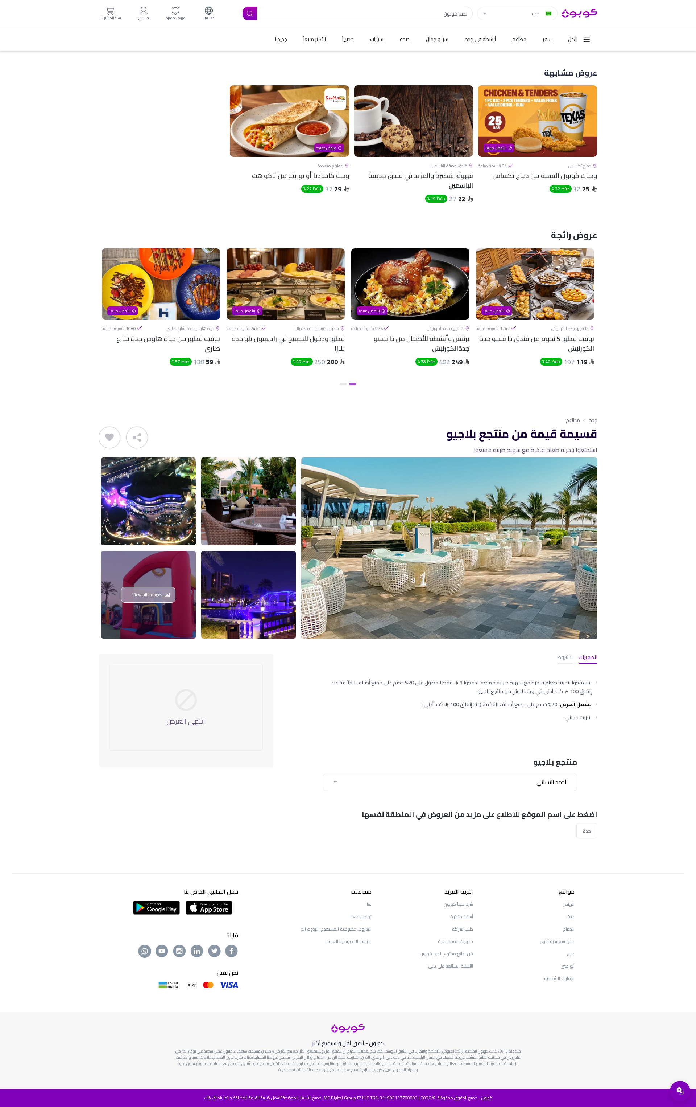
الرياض (569, 904)
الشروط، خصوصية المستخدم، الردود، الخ (336, 929)
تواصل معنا (361, 916)
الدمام (569, 929)
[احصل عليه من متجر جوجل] (156, 907)
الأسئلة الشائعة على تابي (450, 966)
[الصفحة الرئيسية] (579, 12)
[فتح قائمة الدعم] (680, 1091)
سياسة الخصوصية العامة (349, 941)
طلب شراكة (462, 929)
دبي (571, 953)
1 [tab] (352, 384)
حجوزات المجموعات (455, 941)
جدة (593, 420)
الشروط (565, 658)
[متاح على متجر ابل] (209, 907)
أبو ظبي (567, 966)
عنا (369, 904)
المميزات (588, 658)
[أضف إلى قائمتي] (109, 437)
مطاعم (573, 420)
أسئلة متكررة (461, 916)
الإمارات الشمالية (559, 978)
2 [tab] (343, 384)
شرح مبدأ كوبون (458, 904)
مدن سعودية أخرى (557, 941)
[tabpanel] (535, 313)
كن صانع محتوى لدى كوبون (446, 953)
